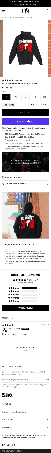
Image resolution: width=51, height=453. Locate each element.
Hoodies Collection (18, 163)
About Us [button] (6, 404)
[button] (8, 80)
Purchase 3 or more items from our (25, 160)
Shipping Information (16, 184)
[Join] (46, 379)
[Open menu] (6, 10)
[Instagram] (13, 445)
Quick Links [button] (7, 420)
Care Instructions (14, 177)
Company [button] (6, 428)
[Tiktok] (8, 445)
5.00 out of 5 (32, 280)
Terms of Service (7, 387)
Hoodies (4, 17)
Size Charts (9, 105)
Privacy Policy (39, 385)
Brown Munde (11, 451)
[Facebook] (3, 445)
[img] (7, 325)
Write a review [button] (25, 308)
